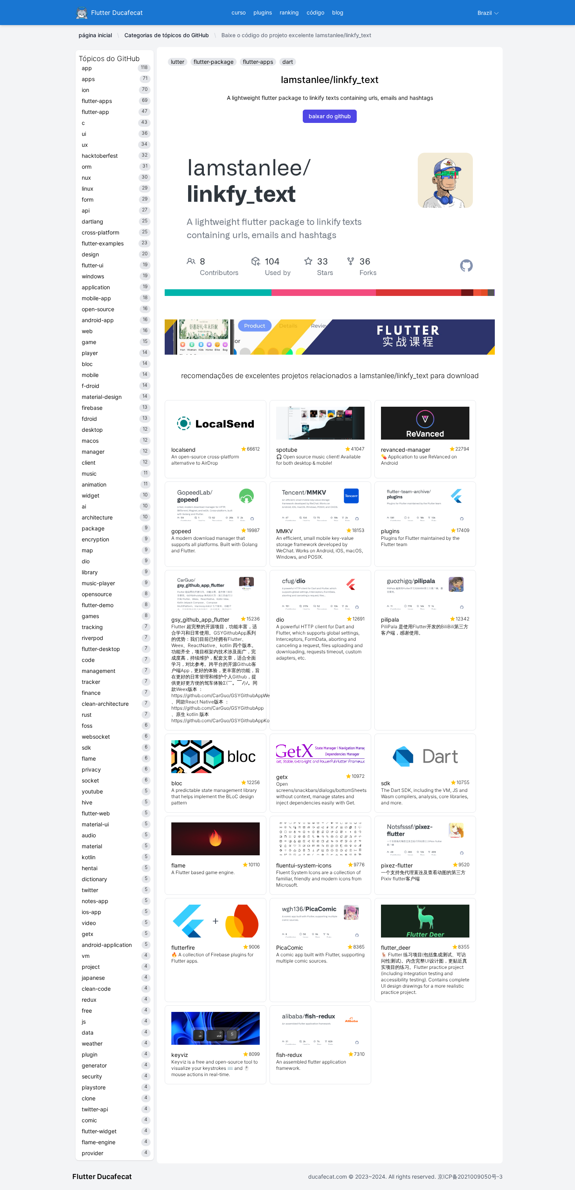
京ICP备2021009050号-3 (469, 1176)
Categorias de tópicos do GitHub (166, 35)
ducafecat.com (328, 1176)
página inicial (95, 35)
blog (337, 12)
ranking (289, 12)
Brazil (485, 12)
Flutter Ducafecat (102, 1176)
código (315, 12)
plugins (262, 12)
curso (239, 12)
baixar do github (330, 116)
